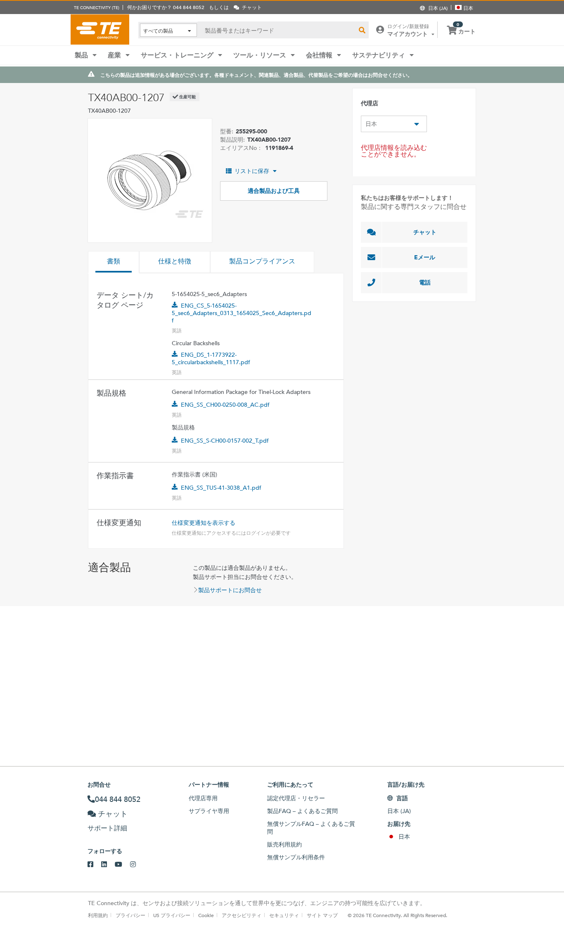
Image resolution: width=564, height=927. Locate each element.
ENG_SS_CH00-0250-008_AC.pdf (225, 404)
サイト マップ (322, 915)
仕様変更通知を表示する (203, 522)
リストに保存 (252, 171)
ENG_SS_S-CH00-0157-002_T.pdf (225, 440)
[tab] (113, 262)
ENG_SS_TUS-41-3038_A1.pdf (221, 487)
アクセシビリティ (241, 915)
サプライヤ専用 (209, 811)
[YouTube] (122, 864)
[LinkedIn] (108, 864)
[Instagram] (137, 864)
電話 (425, 282)
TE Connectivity (100, 29)
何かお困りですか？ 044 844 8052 (165, 7)
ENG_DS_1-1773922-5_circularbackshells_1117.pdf (211, 358)
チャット (424, 232)
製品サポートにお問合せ (230, 590)
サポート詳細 (107, 828)
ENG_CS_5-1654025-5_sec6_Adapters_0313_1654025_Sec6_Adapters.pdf (241, 313)
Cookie (206, 915)
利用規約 (98, 915)
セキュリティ (284, 915)
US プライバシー (171, 915)
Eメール (424, 257)
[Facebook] (94, 864)
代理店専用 (203, 798)
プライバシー (130, 915)
